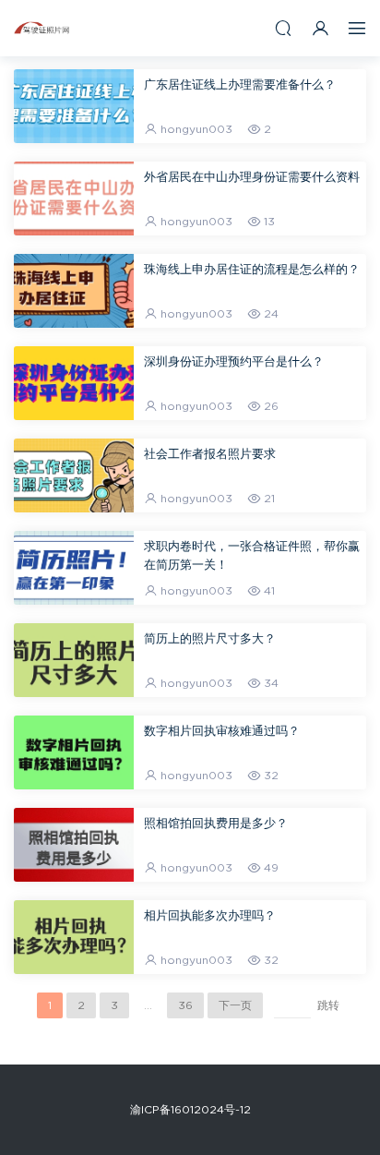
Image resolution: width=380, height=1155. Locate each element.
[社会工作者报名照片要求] (74, 475)
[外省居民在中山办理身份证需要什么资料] (74, 198)
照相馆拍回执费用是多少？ (216, 824)
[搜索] (283, 28)
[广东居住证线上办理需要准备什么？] (74, 106)
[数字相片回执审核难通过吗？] (74, 752)
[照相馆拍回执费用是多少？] (74, 845)
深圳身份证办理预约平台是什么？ (234, 362)
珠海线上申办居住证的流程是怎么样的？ (252, 270)
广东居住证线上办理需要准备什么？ (240, 85)
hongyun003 (196, 129)
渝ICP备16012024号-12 (190, 1109)
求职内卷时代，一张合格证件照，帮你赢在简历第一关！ (252, 556)
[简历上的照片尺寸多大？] (74, 660)
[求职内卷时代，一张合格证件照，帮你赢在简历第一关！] (74, 568)
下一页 (235, 1005)
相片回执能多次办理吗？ (210, 916)
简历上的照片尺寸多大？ (210, 639)
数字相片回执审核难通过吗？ (222, 732)
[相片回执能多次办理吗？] (74, 937)
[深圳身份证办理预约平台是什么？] (74, 383)
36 (185, 1005)
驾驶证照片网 (41, 27)
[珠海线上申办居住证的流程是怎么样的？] (74, 291)
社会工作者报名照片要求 (210, 455)
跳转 (328, 1005)
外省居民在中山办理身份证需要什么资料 (252, 178)
